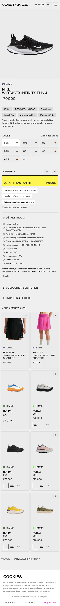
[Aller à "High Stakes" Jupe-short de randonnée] (15, 328)
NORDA (7, 411)
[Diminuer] (47, 171)
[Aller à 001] (15, 387)
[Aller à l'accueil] (15, 5)
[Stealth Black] (41, 424)
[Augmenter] (55, 171)
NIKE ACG (8, 352)
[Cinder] (12, 485)
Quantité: (8, 171)
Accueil (5, 559)
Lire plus (6, 276)
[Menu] (56, 5)
